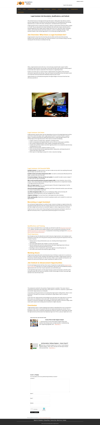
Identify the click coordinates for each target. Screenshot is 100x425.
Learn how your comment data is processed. (44, 417)
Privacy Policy (47, 420)
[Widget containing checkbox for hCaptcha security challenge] (38, 409)
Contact (64, 420)
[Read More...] (58, 324)
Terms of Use (53, 420)
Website (31, 403)
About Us (36, 420)
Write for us (59, 420)
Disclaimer (41, 420)
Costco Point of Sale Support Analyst (54, 319)
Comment (32, 378)
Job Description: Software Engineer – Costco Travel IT (54, 343)
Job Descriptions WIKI (24, 3)
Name (31, 393)
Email (31, 398)
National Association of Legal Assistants (37, 230)
